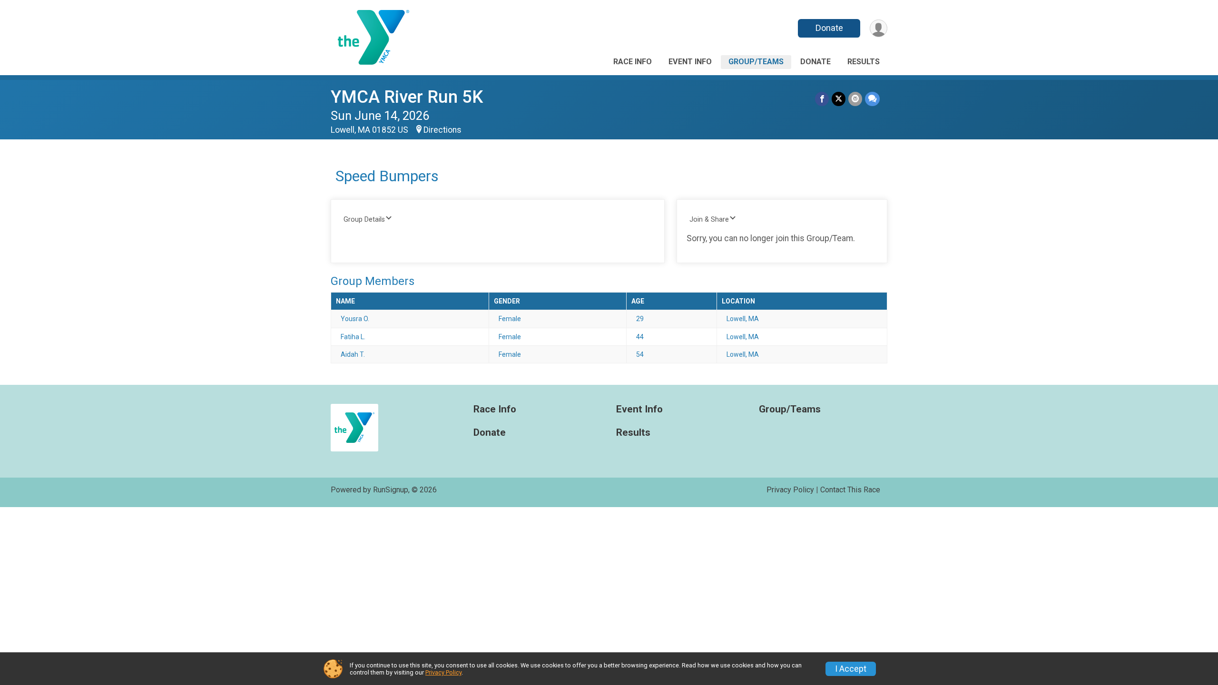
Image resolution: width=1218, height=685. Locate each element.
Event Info (690, 61)
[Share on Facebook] (822, 99)
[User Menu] (878, 28)
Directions (442, 130)
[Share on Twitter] (838, 99)
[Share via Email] (855, 99)
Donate (829, 28)
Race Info (632, 61)
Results (863, 61)
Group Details (364, 219)
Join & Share (709, 219)
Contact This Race (850, 489)
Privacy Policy (790, 489)
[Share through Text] (872, 99)
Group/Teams (756, 61)
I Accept (850, 669)
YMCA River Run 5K (407, 97)
